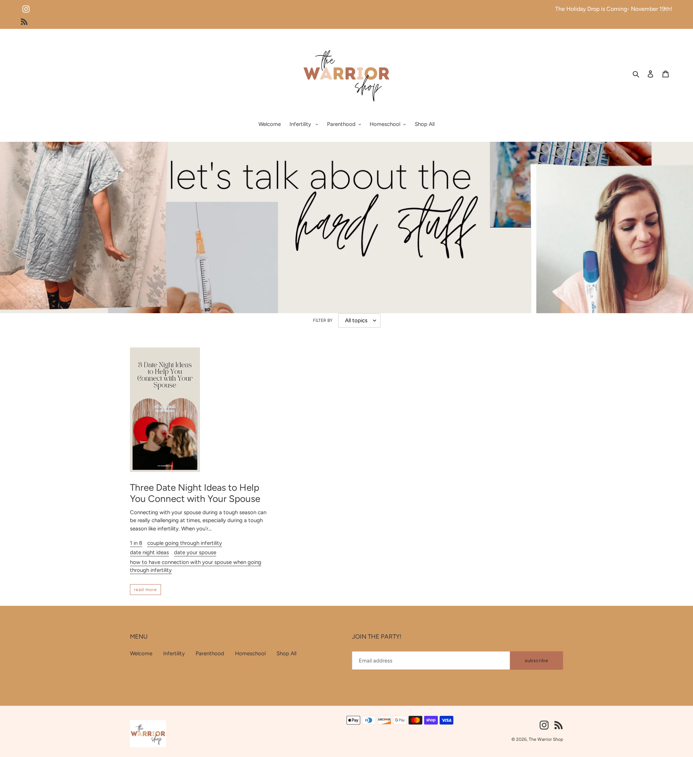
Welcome (141, 653)
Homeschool (250, 653)
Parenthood (210, 653)
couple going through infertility (184, 543)
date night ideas (149, 552)
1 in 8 (136, 543)
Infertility (174, 653)
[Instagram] (26, 6)
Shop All (286, 653)
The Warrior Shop (546, 739)
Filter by (322, 320)
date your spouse (195, 552)
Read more (145, 589)
